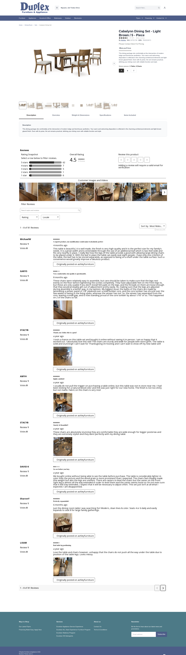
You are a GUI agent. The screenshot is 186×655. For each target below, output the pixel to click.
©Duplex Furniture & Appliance (28, 652)
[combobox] (148, 8)
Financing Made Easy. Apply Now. (30, 630)
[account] (165, 8)
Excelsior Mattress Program (65, 633)
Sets (36, 25)
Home (20, 25)
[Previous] (22, 63)
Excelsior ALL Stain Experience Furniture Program (73, 630)
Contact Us (97, 626)
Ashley (123, 40)
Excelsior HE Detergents (64, 636)
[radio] (121, 71)
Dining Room (28, 25)
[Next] (114, 63)
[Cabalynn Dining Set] (68, 63)
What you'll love (125, 48)
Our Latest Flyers (25, 626)
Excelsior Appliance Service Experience (69, 626)
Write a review (140, 38)
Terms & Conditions (100, 630)
